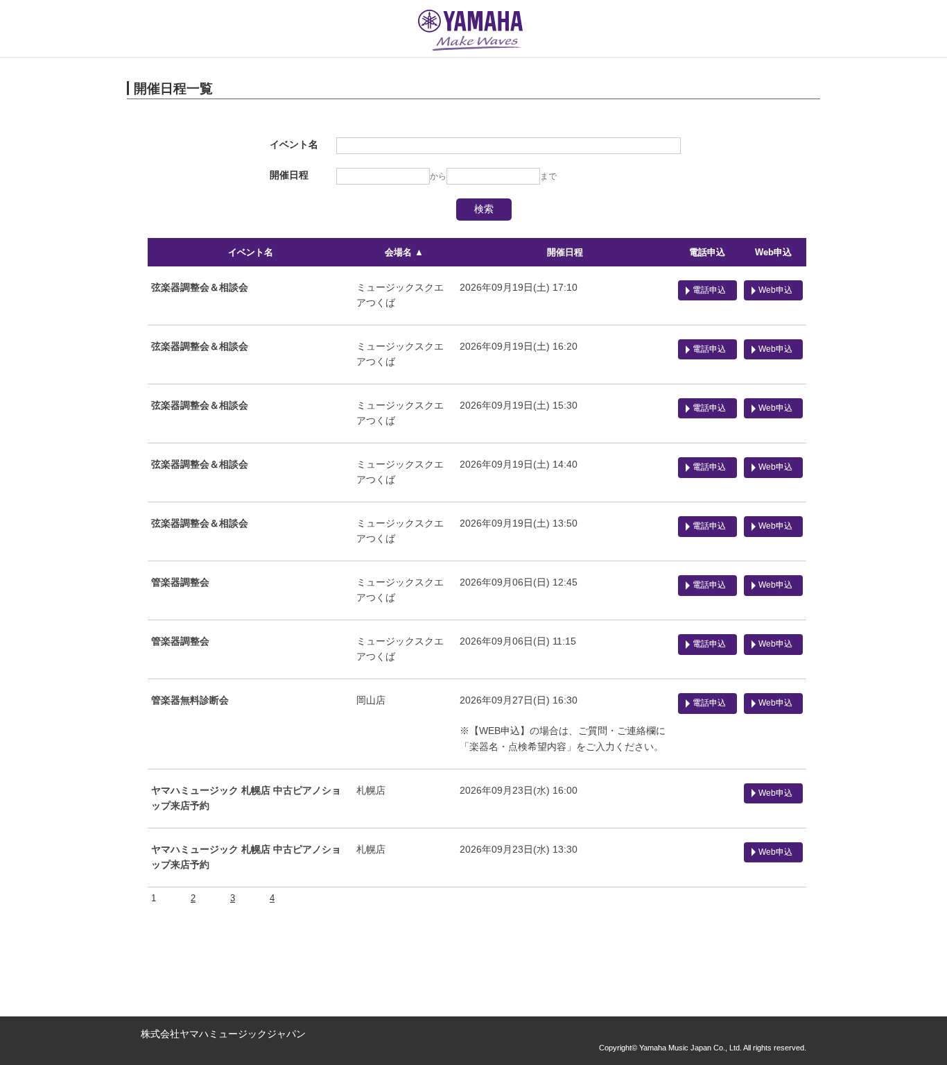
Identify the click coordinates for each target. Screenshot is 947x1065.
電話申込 (707, 252)
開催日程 (565, 252)
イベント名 (250, 252)
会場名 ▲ (404, 252)
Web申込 (773, 252)
